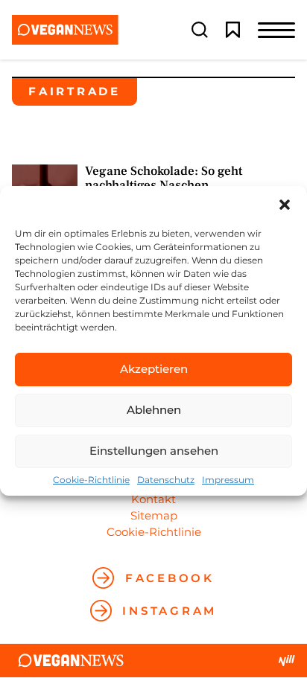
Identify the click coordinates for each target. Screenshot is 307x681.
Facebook (170, 578)
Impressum (228, 480)
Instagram (169, 611)
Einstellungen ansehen (153, 451)
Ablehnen (154, 410)
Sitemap (153, 515)
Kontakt (153, 499)
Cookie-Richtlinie (91, 480)
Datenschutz (165, 480)
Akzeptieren (154, 369)
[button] (284, 204)
